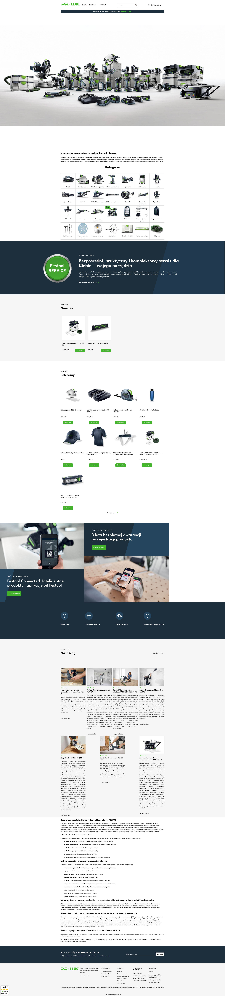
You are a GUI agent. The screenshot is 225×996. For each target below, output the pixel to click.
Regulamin (152, 971)
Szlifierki (83, 202)
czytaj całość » (66, 718)
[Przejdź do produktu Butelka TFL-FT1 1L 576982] (152, 395)
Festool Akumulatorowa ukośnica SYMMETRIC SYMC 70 (125, 691)
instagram (84, 976)
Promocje (112, 219)
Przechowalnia (106, 976)
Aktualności (64, 687)
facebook (81, 976)
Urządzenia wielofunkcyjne (142, 203)
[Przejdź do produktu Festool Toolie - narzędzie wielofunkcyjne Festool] (73, 480)
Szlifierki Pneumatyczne (97, 202)
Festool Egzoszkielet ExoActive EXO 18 (151, 691)
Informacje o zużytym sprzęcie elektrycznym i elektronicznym (155, 975)
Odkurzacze (142, 187)
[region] (112, 75)
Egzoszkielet (156, 202)
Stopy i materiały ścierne (83, 237)
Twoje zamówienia (107, 971)
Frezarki (157, 187)
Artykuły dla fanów (157, 219)
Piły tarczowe (121, 983)
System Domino (68, 202)
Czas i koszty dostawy (139, 978)
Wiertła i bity (112, 236)
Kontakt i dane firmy (154, 982)
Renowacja (83, 219)
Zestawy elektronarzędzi (97, 220)
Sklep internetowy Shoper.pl (112, 994)
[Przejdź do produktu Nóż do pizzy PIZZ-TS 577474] (73, 395)
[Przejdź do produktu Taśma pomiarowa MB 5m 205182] (125, 395)
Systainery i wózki (127, 236)
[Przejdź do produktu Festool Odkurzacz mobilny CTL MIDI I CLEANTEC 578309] (152, 437)
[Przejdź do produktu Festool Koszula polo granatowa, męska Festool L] (99, 437)
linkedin (88, 976)
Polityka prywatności (154, 980)
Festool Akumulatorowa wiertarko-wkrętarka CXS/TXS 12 (72, 692)
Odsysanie (157, 236)
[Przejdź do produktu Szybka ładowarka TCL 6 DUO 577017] (99, 395)
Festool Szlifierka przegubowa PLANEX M (98, 691)
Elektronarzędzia (122, 974)
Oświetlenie (127, 219)
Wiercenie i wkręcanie (112, 187)
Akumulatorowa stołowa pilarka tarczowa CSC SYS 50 (150, 759)
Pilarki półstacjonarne (97, 187)
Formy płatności (137, 973)
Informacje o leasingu (139, 976)
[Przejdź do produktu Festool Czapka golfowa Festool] (73, 437)
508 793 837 (137, 987)
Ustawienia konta (107, 974)
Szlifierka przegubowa (112, 202)
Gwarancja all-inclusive (139, 980)
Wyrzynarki (127, 187)
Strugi (68, 187)
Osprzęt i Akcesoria (123, 976)
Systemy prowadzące (142, 236)
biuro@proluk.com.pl (126, 987)
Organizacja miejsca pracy (142, 220)
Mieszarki (68, 219)
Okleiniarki (127, 202)
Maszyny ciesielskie (122, 978)
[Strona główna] (71, 5)
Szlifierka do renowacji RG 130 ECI (111, 759)
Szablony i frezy (68, 236)
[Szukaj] (136, 5)
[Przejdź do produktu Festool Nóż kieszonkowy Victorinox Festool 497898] (125, 437)
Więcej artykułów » (158, 653)
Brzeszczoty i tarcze (97, 236)
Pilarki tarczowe (82, 187)
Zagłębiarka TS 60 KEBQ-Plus (72, 758)
